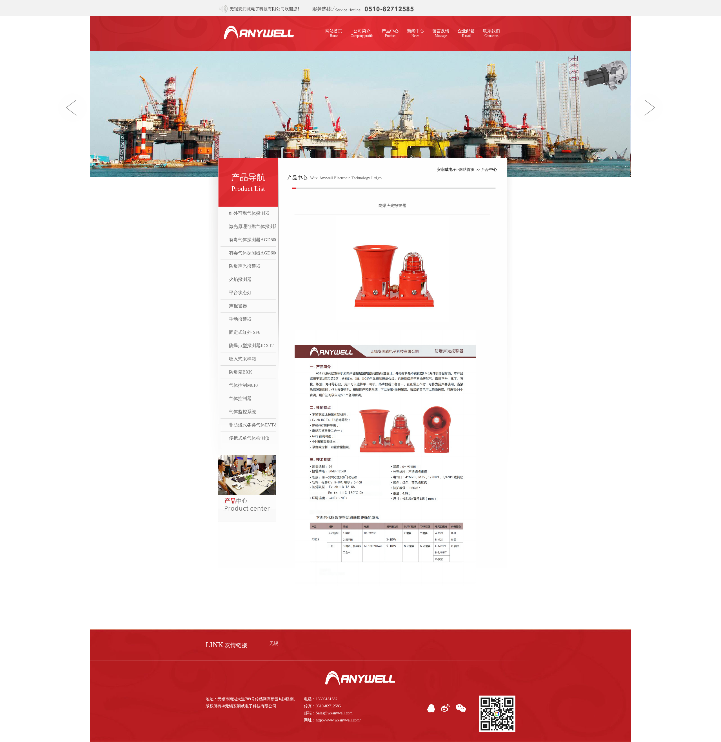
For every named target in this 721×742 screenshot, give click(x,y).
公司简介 (362, 33)
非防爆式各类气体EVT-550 (255, 425)
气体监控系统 (242, 411)
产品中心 (390, 33)
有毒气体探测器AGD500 (253, 239)
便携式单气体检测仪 (249, 438)
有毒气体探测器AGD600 (253, 253)
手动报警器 (240, 319)
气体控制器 (240, 398)
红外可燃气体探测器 (249, 213)
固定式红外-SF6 (244, 332)
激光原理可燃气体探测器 (254, 226)
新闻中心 (415, 33)
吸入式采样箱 (242, 358)
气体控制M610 (243, 385)
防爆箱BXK (240, 372)
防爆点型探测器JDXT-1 (252, 345)
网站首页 (333, 33)
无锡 (273, 643)
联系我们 (491, 33)
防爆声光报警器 (245, 266)
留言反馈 (440, 33)
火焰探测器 (240, 279)
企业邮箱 (466, 33)
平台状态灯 (240, 292)
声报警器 (238, 305)
